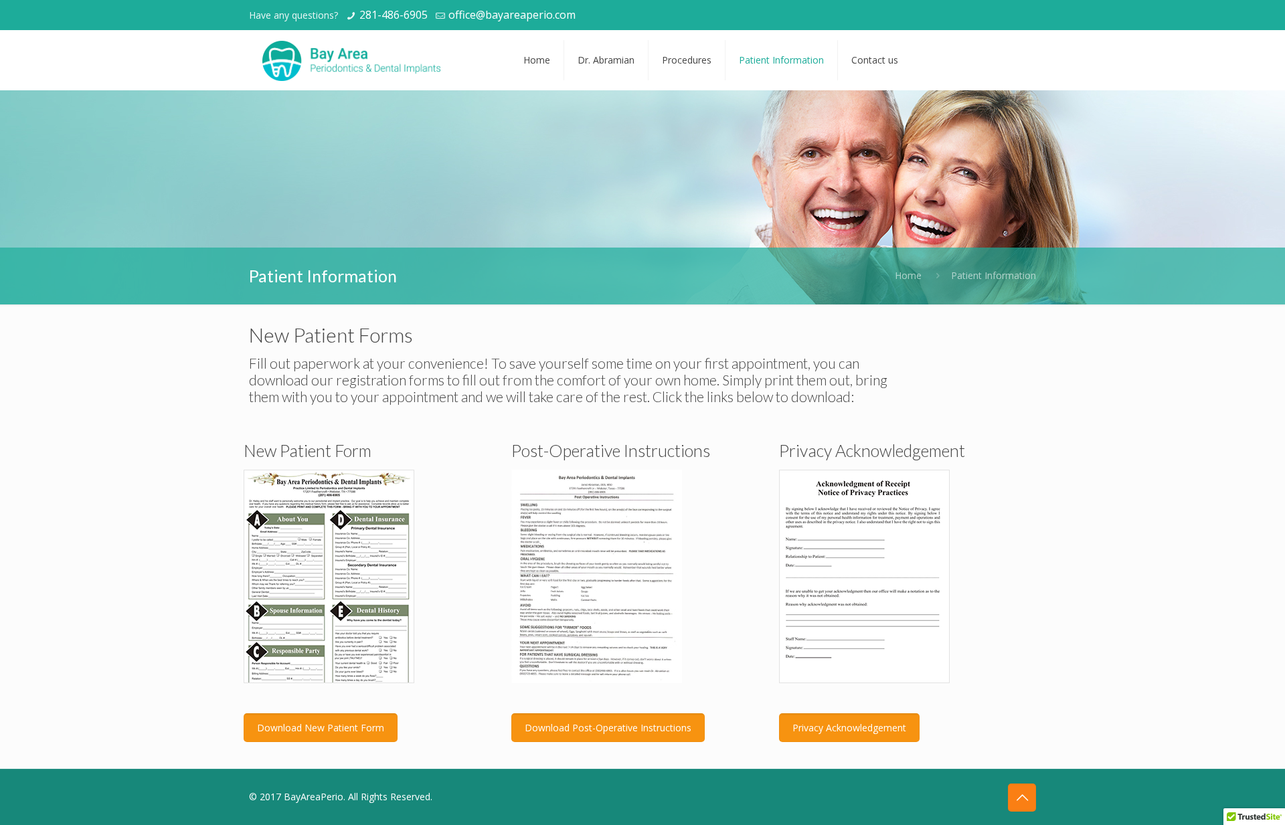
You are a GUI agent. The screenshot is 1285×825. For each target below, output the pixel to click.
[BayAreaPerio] (351, 60)
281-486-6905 (393, 14)
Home (908, 275)
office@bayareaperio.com (512, 14)
